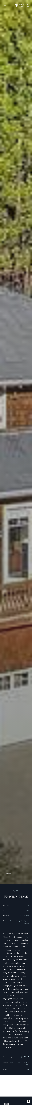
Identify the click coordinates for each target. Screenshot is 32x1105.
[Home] (22, 5)
